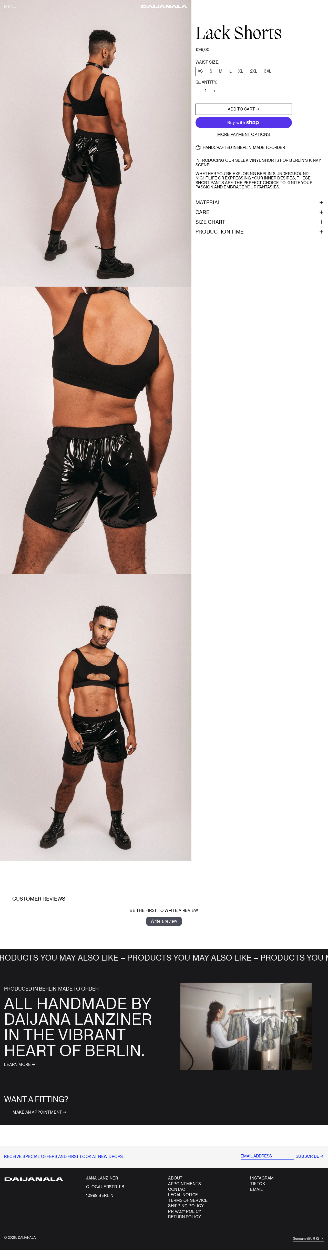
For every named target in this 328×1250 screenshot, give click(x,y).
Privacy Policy (184, 1211)
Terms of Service (188, 1200)
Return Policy (184, 1216)
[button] (316, 6)
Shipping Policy (186, 1205)
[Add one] (214, 91)
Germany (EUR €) (306, 1239)
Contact (178, 1189)
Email (256, 1189)
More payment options (243, 134)
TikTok (257, 1184)
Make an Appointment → (40, 1112)
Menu (10, 6)
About (175, 1178)
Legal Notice (183, 1194)
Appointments (184, 1183)
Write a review (164, 921)
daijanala (27, 1237)
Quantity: (206, 82)
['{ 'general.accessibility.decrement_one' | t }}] (197, 91)
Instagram (262, 1178)
